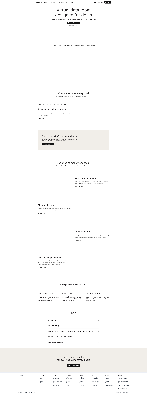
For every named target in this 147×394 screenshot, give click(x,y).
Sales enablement (95, 381)
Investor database (69, 378)
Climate (67, 385)
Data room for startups (122, 377)
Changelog (42, 379)
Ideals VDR (107, 377)
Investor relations (95, 379)
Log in (94, 2)
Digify (106, 379)
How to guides (69, 379)
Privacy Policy (33, 392)
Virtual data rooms (56, 377)
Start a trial (107, 2)
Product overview (43, 377)
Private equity (81, 382)
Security (41, 381)
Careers (67, 384)
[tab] (56, 45)
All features (55, 386)
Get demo (100, 2)
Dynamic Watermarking (57, 381)
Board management (96, 384)
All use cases (94, 385)
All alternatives (108, 386)
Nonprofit (81, 384)
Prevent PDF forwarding (122, 379)
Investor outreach (121, 384)
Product (46, 2)
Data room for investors (122, 378)
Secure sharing (56, 378)
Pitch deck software (57, 384)
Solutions (53, 2)
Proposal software (56, 385)
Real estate (81, 381)
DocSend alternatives (109, 385)
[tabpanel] (73, 66)
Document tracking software (123, 388)
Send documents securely (123, 381)
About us (68, 382)
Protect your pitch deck (122, 386)
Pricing (71, 2)
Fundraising (94, 377)
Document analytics (57, 379)
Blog (67, 2)
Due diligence (95, 378)
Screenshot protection (57, 382)
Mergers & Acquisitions (83, 379)
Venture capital (82, 378)
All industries (81, 385)
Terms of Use (27, 392)
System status (42, 382)
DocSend (107, 378)
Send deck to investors (122, 382)
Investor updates (95, 382)
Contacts (68, 381)
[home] (39, 2)
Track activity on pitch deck (123, 385)
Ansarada (107, 382)
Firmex (106, 384)
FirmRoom (107, 381)
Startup (80, 377)
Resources (60, 2)
